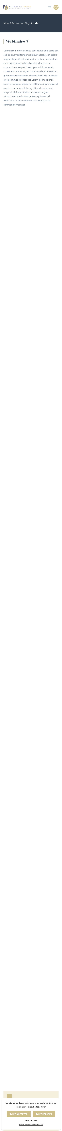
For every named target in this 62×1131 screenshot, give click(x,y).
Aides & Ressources (13, 23)
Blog (27, 23)
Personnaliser (31, 1120)
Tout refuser (44, 1114)
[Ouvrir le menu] (49, 7)
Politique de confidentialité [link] (31, 1124)
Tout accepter (19, 1114)
